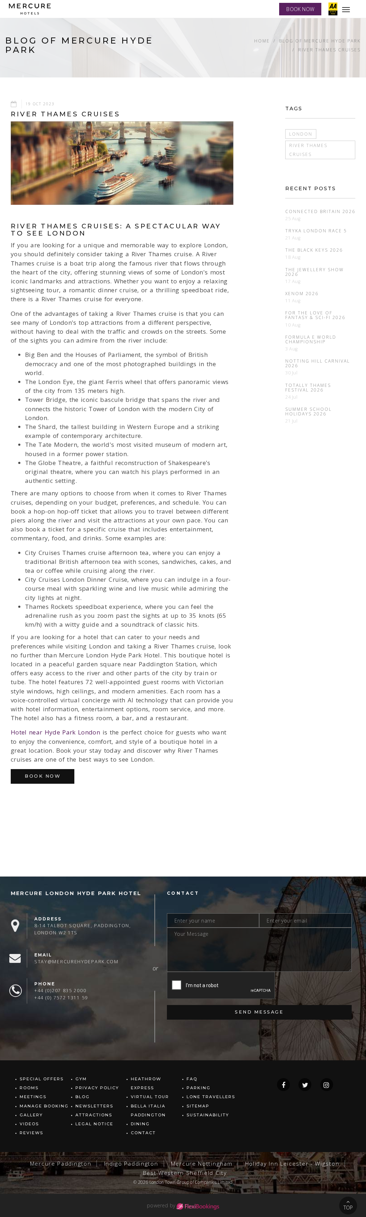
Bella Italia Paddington (148, 1110)
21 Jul (291, 421)
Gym (81, 1078)
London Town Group (169, 1182)
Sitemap (198, 1106)
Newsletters (94, 1106)
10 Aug (293, 325)
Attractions (93, 1114)
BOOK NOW (300, 9)
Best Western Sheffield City (185, 1173)
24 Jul (291, 397)
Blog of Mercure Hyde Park (320, 41)
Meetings (33, 1096)
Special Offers (42, 1078)
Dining (140, 1123)
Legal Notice (94, 1123)
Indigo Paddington (131, 1163)
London (300, 134)
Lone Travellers (211, 1096)
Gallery (31, 1114)
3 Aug (291, 349)
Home (262, 41)
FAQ (192, 1078)
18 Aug (293, 257)
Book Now (42, 776)
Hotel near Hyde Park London (55, 732)
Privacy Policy (97, 1087)
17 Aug (293, 281)
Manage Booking (44, 1106)
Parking (199, 1087)
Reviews (31, 1132)
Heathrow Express (146, 1083)
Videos (29, 1123)
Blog (82, 1096)
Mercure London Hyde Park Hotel (76, 893)
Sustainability (208, 1114)
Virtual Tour (150, 1096)
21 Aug (293, 238)
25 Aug (293, 219)
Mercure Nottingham (202, 1163)
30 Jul (291, 373)
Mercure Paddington (61, 1163)
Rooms (29, 1087)
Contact (143, 1132)
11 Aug (293, 301)
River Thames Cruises (329, 49)
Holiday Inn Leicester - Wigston (292, 1163)
